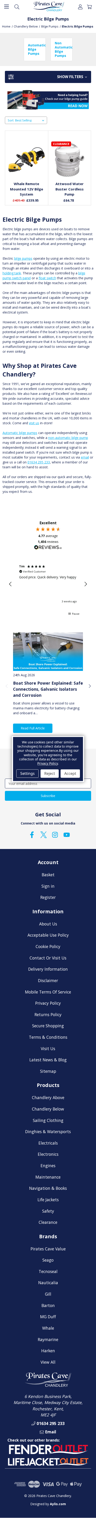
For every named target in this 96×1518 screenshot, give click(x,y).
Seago (48, 1260)
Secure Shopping (48, 1025)
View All (48, 1362)
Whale (48, 1328)
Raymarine (48, 1339)
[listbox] (30, 120)
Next (89, 686)
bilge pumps (23, 258)
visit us (34, 423)
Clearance (48, 1222)
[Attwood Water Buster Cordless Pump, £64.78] (69, 159)
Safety (48, 1211)
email (85, 457)
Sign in (48, 886)
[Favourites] (26, 166)
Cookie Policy (48, 946)
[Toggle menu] (6, 6)
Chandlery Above (48, 1097)
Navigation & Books (48, 1188)
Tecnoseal (48, 1271)
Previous (6, 686)
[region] (48, 584)
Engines (48, 1165)
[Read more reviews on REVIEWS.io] (48, 548)
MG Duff (48, 1316)
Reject (49, 773)
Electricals (48, 1143)
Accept (70, 773)
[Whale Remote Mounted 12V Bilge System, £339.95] (26, 159)
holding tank (12, 273)
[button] (48, 77)
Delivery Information (48, 969)
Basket (48, 874)
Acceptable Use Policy (48, 935)
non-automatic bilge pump (68, 437)
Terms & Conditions (48, 1037)
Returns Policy (48, 1014)
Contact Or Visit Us (48, 958)
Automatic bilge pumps (20, 433)
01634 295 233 (38, 462)
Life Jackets (48, 1199)
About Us (48, 924)
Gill (48, 1294)
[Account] (80, 6)
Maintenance (48, 1177)
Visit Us (48, 1048)
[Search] (17, 6)
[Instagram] (55, 834)
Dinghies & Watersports (48, 1131)
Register (48, 897)
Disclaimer (48, 980)
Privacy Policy (48, 1003)
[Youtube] (66, 834)
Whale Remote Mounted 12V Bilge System (26, 189)
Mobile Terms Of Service (48, 992)
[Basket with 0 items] (89, 6)
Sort (11, 120)
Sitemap (48, 1071)
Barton (48, 1305)
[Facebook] (32, 834)
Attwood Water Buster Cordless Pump (69, 189)
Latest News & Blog (48, 1060)
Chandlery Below (48, 1109)
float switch (47, 278)
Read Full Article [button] (33, 728)
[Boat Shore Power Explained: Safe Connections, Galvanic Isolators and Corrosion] (48, 651)
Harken (48, 1350)
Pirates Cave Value (48, 1249)
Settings (27, 773)
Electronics (48, 1154)
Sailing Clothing (48, 1120)
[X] (43, 834)
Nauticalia (48, 1282)
